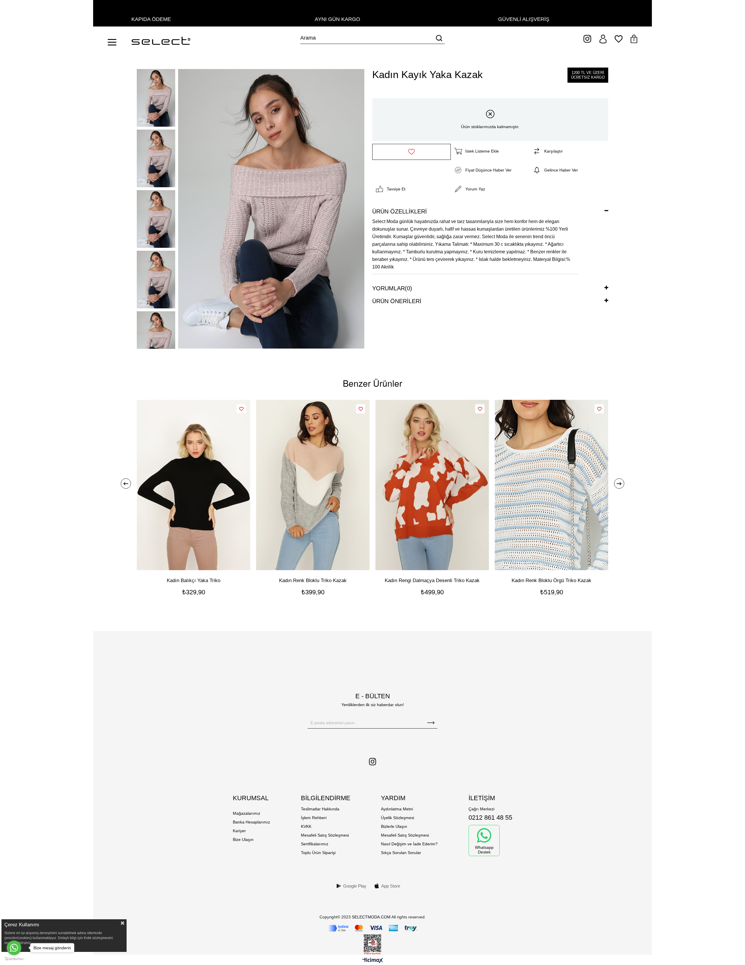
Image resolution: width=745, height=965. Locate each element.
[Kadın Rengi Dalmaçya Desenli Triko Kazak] (432, 485)
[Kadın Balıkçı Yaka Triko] (193, 485)
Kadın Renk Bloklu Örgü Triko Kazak (551, 580)
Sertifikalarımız (314, 844)
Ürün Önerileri (396, 301)
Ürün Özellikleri (399, 211)
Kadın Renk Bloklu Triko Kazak (313, 580)
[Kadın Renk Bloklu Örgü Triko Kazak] (551, 485)
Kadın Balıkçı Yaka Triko (193, 580)
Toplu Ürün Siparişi (318, 852)
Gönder (430, 723)
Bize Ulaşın (243, 839)
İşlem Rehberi (314, 817)
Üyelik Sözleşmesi (397, 817)
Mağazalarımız (246, 813)
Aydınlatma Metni (397, 809)
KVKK (306, 826)
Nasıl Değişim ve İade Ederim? (409, 844)
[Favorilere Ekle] (411, 152)
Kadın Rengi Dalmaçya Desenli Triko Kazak (432, 580)
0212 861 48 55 (490, 817)
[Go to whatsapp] (14, 948)
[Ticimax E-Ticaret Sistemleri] (372, 961)
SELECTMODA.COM (371, 917)
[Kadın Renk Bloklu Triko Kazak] (313, 485)
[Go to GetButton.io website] (14, 959)
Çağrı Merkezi (481, 809)
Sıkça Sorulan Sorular (401, 852)
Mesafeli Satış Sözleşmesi (325, 835)
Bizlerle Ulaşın (394, 826)
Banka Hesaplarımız (251, 822)
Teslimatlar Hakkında (320, 809)
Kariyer (239, 830)
